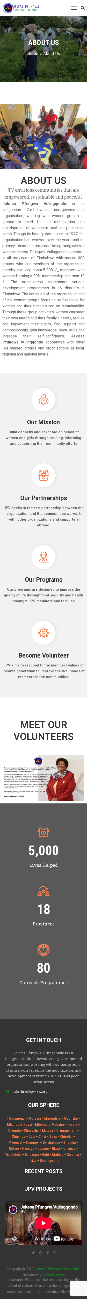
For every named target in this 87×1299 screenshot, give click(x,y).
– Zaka (52, 1136)
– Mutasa (46, 1130)
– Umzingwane (48, 1160)
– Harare (71, 1124)
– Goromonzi (16, 1118)
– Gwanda (72, 1154)
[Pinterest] (41, 1252)
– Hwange (27, 1148)
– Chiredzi (65, 1136)
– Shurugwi (31, 1142)
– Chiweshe (30, 1130)
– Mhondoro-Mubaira (48, 1124)
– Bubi (45, 1154)
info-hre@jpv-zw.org (30, 1091)
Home (32, 53)
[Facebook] (48, 1252)
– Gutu (31, 1136)
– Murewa (33, 1118)
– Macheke (69, 1118)
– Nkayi (55, 1148)
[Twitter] (33, 1252)
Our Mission (43, 422)
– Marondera (51, 1118)
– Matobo (57, 1154)
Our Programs (43, 579)
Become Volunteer (43, 655)
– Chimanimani (65, 1130)
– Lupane (42, 1148)
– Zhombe (69, 1142)
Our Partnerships (43, 498)
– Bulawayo (31, 1154)
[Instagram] (54, 1252)
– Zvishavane (50, 1142)
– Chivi (41, 1136)
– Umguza (68, 1148)
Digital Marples (53, 1275)
